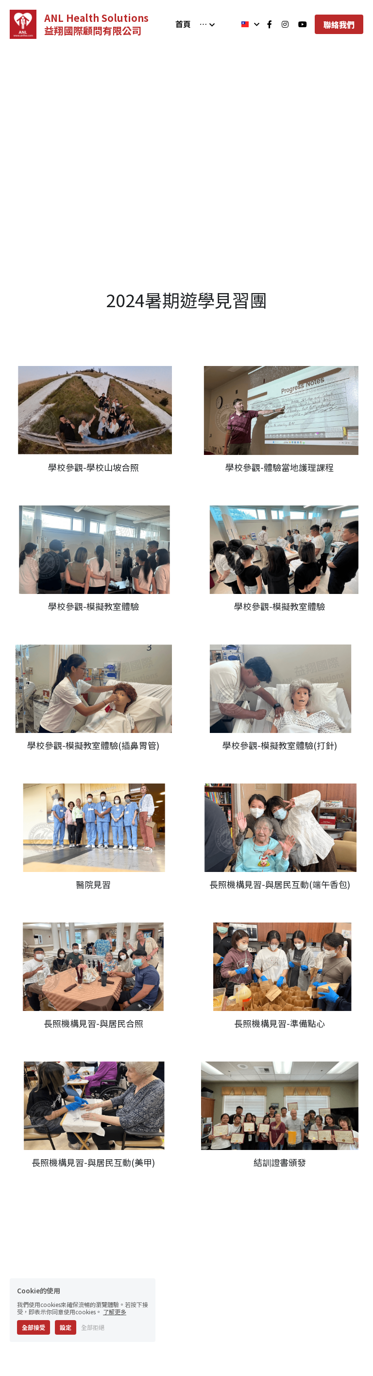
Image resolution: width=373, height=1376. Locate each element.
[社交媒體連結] (269, 24)
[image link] (23, 23)
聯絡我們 (339, 24)
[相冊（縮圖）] (93, 386)
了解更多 (114, 1311)
